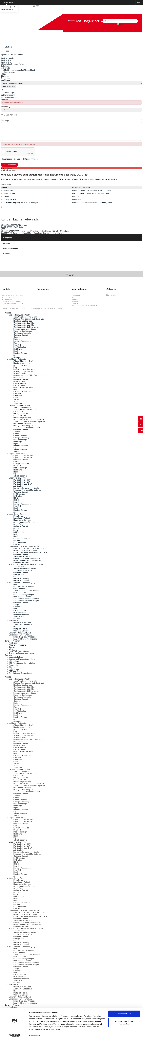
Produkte (6, 243)
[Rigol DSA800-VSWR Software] (14, 225)
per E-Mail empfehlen (9, 97)
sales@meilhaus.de (15, 303)
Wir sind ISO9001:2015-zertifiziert (85, 305)
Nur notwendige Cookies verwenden (124, 1022)
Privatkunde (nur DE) (8, 7)
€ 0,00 (139, 2)
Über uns (6, 253)
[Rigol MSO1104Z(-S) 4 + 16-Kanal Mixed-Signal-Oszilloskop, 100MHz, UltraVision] (35, 231)
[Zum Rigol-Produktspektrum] (1, 207)
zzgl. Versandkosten (30, 308)
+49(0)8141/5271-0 (92, 21)
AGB (73, 297)
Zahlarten (75, 303)
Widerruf (75, 301)
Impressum (76, 295)
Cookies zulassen (124, 1014)
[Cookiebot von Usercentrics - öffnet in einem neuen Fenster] (14, 1035)
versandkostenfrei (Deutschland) (22, 70)
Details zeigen (34, 1036)
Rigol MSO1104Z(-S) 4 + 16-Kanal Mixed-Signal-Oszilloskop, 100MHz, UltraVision (33, 233)
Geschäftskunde (7, 9)
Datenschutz (76, 299)
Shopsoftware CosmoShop (51, 308)
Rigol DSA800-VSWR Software (13, 227)
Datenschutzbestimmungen (27, 159)
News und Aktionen (10, 248)
